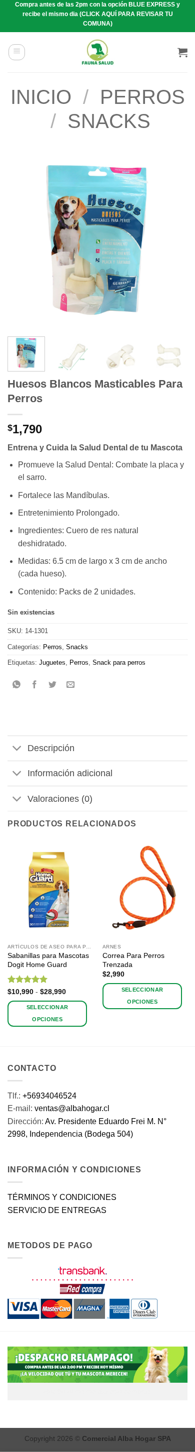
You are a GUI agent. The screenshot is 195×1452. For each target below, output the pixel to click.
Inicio (41, 97)
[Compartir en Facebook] (34, 685)
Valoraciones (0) (60, 799)
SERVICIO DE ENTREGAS (57, 1210)
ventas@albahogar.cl (72, 1108)
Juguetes (52, 662)
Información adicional (70, 773)
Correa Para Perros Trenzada (133, 960)
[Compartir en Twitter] (52, 685)
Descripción (51, 748)
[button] (16, 52)
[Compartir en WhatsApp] (16, 685)
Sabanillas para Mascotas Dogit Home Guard (48, 960)
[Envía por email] (70, 685)
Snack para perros (119, 662)
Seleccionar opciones (47, 1013)
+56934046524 (49, 1096)
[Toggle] (17, 749)
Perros (142, 97)
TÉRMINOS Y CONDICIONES (62, 1197)
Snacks (109, 121)
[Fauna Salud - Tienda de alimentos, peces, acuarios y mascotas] (97, 52)
